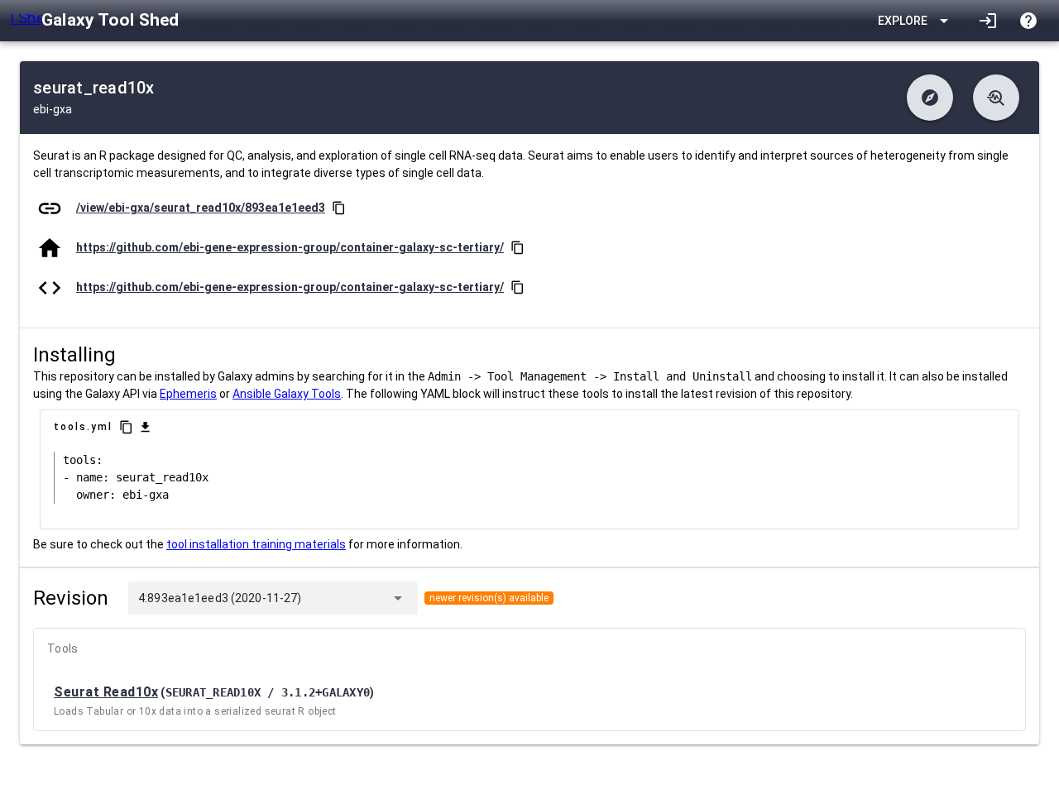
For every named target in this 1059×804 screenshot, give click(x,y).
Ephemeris (188, 393)
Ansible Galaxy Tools (286, 393)
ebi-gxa (52, 109)
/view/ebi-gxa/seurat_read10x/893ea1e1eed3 (200, 207)
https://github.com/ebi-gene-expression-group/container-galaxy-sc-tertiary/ (290, 247)
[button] (930, 97)
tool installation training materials (256, 544)
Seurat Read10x (106, 692)
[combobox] (342, 598)
